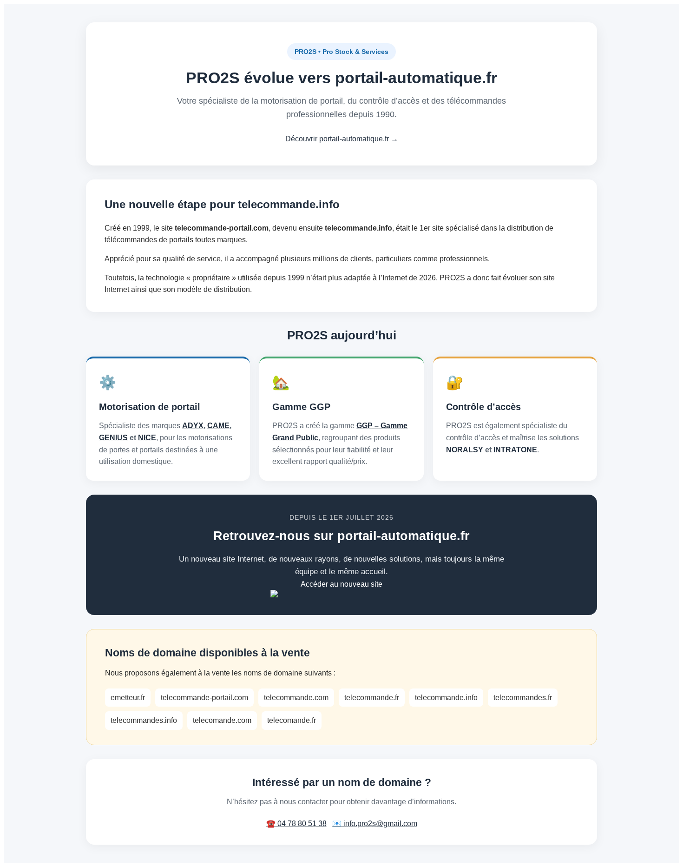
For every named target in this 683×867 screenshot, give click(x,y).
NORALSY (464, 450)
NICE (147, 438)
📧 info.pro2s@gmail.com (374, 823)
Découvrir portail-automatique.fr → (341, 139)
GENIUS (113, 438)
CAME (218, 426)
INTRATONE (515, 450)
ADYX (193, 426)
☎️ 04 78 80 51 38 (296, 823)
